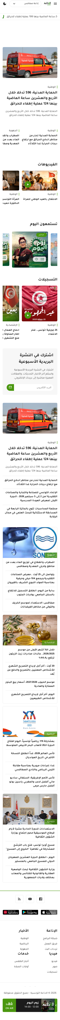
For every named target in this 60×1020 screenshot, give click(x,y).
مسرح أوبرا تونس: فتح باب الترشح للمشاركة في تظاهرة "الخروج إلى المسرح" (30, 847)
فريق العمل (50, 944)
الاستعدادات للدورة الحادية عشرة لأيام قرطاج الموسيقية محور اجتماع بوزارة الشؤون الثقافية (31, 833)
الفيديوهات (47, 165)
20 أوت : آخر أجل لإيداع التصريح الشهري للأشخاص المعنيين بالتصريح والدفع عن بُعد (30, 670)
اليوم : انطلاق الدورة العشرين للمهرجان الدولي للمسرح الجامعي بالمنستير (31, 859)
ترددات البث (51, 949)
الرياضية (50, 734)
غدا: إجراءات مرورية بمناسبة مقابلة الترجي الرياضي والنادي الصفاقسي (33, 768)
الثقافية (50, 822)
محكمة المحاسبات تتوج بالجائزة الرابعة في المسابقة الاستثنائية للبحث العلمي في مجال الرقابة (31, 513)
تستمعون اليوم (43, 225)
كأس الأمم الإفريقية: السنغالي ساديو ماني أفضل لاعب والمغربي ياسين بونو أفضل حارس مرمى (31, 782)
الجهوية (50, 555)
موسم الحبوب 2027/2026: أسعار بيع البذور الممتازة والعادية (30, 684)
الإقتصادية (49, 643)
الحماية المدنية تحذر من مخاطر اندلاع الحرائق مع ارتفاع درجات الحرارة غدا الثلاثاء (39, 140)
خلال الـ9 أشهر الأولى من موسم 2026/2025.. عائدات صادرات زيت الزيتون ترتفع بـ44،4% (31, 654)
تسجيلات (52, 972)
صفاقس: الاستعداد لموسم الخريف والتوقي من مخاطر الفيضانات (33, 605)
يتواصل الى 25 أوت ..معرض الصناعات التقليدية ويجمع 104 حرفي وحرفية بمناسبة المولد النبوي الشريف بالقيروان (30, 578)
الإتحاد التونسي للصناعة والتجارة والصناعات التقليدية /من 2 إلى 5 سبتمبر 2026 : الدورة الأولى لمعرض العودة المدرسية (31, 496)
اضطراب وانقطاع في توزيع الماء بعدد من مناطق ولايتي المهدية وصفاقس (30, 564)
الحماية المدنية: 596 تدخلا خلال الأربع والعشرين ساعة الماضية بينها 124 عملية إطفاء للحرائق (32, 98)
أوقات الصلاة (21, 967)
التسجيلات (47, 280)
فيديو (54, 961)
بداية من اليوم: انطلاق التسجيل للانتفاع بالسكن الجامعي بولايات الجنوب (31, 593)
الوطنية (52, 87)
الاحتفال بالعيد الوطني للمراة (40, 199)
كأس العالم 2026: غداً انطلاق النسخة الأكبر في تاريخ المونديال (32, 755)
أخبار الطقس (21, 961)
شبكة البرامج (50, 938)
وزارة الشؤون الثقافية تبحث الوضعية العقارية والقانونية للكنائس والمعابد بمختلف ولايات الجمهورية (32, 873)
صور (55, 967)
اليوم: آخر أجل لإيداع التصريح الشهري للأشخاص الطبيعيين (32, 696)
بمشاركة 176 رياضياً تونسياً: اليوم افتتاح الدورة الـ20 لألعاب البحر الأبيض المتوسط (30, 743)
